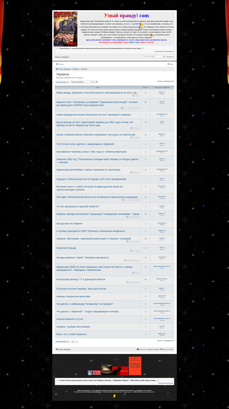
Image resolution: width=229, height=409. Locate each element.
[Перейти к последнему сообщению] (164, 92)
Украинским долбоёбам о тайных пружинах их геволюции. (88, 169)
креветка (161, 296)
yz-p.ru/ (130, 392)
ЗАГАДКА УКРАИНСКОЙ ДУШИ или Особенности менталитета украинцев (97, 197)
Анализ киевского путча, (69, 319)
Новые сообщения (62, 57)
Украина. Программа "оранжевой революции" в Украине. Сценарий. (93, 238)
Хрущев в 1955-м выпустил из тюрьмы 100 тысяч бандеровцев (91, 179)
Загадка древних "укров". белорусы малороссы (82, 257)
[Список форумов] (65, 29)
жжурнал (161, 230)
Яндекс (170, 56)
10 (138, 108)
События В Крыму (66, 248)
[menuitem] (170, 64)
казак (161, 158)
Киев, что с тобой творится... (72, 334)
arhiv (161, 143)
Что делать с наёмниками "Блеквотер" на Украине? (84, 304)
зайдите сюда (133, 42)
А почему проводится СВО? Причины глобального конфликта (90, 231)
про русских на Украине (69, 223)
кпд (161, 121)
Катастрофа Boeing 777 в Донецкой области (80, 279)
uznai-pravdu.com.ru (148, 392)
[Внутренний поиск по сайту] (164, 56)
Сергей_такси (161, 279)
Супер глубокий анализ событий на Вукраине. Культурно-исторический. (96, 134)
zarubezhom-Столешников (163, 51)
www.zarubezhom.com (161, 266)
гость (161, 101)
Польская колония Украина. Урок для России (81, 288)
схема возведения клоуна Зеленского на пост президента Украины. (93, 114)
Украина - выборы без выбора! (73, 326)
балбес (161, 134)
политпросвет (161, 114)
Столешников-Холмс (165, 383)
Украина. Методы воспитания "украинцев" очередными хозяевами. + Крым (97, 214)
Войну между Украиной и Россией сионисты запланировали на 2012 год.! (97, 92)
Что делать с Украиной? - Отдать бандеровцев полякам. (87, 311)
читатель (161, 186)
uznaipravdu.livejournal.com (113, 392)
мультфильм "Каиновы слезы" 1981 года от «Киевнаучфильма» (91, 151)
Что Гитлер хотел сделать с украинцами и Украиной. (85, 144)
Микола (161, 333)
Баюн (161, 92)
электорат (161, 223)
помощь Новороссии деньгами (73, 296)
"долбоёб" (135, 24)
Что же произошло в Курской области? (77, 206)
